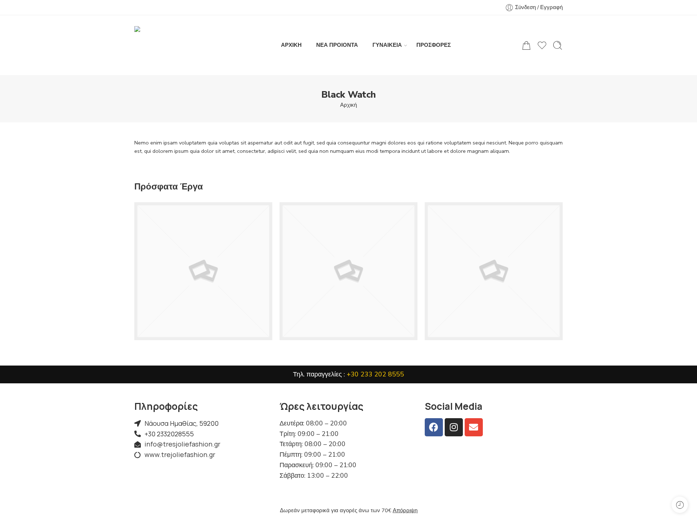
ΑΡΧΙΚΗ (291, 45)
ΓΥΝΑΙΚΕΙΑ (387, 45)
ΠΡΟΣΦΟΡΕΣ (433, 45)
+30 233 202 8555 (375, 374)
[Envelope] (474, 427)
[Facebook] (434, 427)
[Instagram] (454, 427)
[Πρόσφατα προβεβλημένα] (680, 505)
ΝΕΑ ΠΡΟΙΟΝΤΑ (337, 45)
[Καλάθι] (526, 45)
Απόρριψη (405, 510)
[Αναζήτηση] (558, 45)
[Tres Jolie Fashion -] (172, 45)
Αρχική (348, 105)
